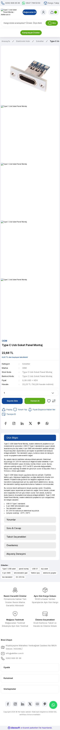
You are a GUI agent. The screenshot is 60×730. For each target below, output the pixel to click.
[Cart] (53, 12)
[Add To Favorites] (49, 401)
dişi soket (44, 569)
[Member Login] (43, 12)
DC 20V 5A (20, 577)
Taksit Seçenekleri (16, 536)
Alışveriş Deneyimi (16, 553)
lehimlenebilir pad (20, 573)
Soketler (26, 364)
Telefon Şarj (35, 573)
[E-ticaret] (30, 728)
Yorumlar (11, 519)
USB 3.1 (35, 569)
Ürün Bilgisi (12, 437)
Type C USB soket (9, 569)
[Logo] (10, 12)
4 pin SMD (6, 573)
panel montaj (24, 569)
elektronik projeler (49, 573)
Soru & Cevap (13, 528)
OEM (24, 368)
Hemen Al (34, 401)
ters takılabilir (7, 577)
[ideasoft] (14, 727)
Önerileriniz (12, 545)
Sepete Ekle (12, 401)
